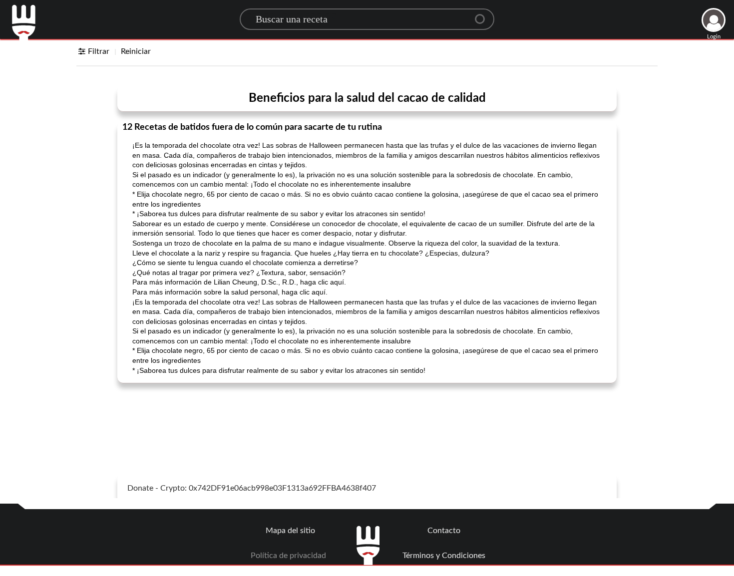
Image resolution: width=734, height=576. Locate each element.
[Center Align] (483, 14)
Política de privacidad (288, 556)
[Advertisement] (367, 415)
